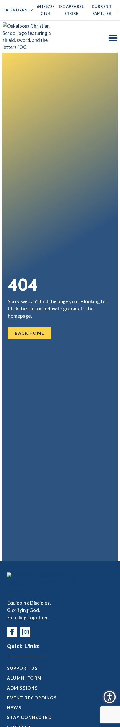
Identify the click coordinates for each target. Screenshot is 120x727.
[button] (109, 697)
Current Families (102, 10)
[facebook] (12, 632)
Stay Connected (29, 717)
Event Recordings (32, 697)
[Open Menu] (113, 38)
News (14, 707)
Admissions (22, 687)
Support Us (22, 668)
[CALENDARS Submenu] (30, 12)
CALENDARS (15, 10)
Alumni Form (24, 677)
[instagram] (25, 632)
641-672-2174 (45, 10)
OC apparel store (71, 10)
